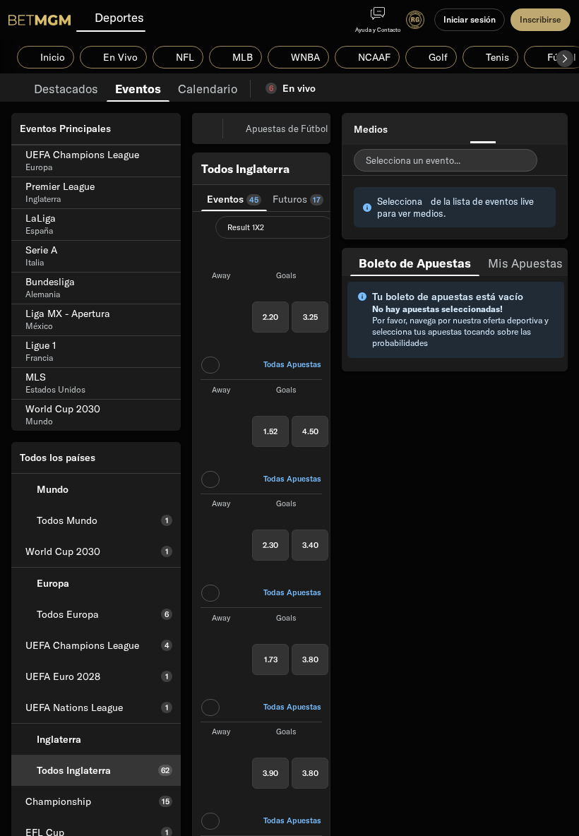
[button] (564, 58)
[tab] (66, 87)
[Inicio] (39, 20)
